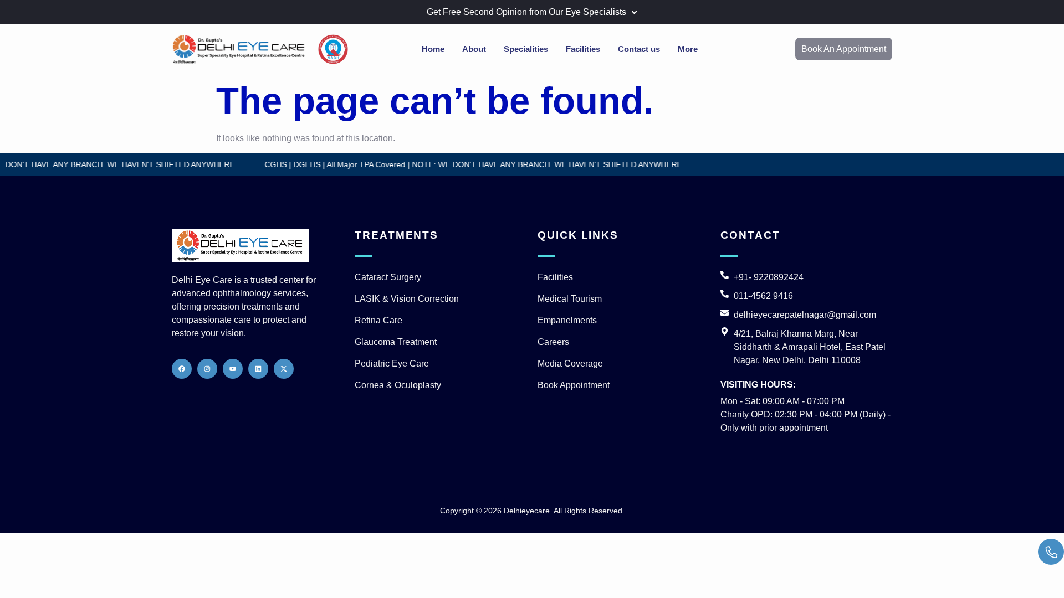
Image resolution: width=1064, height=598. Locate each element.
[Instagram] (207, 369)
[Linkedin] (258, 369)
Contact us (639, 49)
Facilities (583, 49)
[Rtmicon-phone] (1051, 552)
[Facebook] (182, 369)
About (474, 49)
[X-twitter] (284, 369)
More (688, 49)
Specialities (526, 49)
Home (433, 49)
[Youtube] (233, 369)
